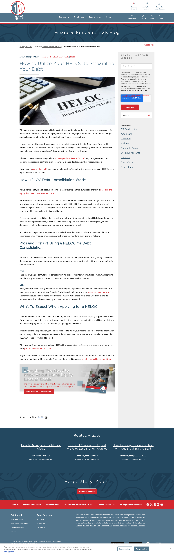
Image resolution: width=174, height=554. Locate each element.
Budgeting (44, 57)
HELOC (72, 57)
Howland (86, 526)
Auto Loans (126, 134)
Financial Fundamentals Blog (52, 47)
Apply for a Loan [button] (146, 8)
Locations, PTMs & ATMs (32, 505)
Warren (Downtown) (120, 526)
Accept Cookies (141, 549)
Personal (64, 17)
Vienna (109, 526)
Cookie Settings (125, 549)
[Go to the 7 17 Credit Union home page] (18, 10)
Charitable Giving (129, 148)
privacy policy (9, 551)
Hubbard (93, 526)
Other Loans (41, 523)
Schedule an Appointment (20, 523)
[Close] (170, 548)
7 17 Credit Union (129, 129)
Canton (141, 523)
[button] (160, 17)
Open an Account (134, 8)
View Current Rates (17, 527)
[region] (87, 548)
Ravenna (104, 526)
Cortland (79, 526)
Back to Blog (148, 44)
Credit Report (127, 167)
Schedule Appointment (159, 8)
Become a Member (87, 491)
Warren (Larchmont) (138, 526)
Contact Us (14, 505)
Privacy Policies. (141, 90)
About (109, 17)
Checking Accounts (130, 153)
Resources (95, 17)
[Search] (149, 115)
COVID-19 (125, 158)
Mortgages (40, 519)
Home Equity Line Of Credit (59, 57)
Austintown (120, 523)
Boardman (128, 523)
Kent (98, 526)
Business (79, 17)
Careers (13, 531)
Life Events (79, 459)
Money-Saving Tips (45, 459)
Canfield (135, 523)
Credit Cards (127, 162)
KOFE (87, 459)
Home (22, 47)
